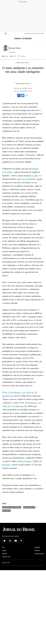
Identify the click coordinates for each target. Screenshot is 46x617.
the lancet (6, 510)
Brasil (4, 550)
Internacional (39, 553)
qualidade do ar (29, 507)
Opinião (37, 547)
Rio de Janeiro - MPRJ (29, 461)
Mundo (4, 553)
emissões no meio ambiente (11, 507)
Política (37, 550)
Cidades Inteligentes (22, 62)
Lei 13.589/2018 (29, 179)
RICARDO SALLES (24, 83)
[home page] (23, 38)
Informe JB (6, 557)
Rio (3, 547)
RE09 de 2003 (32, 175)
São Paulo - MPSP (9, 464)
